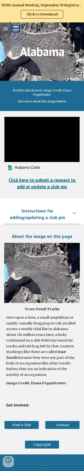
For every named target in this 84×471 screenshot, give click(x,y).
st (68, 180)
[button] (5, 28)
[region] (42, 11)
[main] (42, 51)
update (39, 186)
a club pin (57, 186)
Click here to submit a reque (37, 180)
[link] (42, 145)
